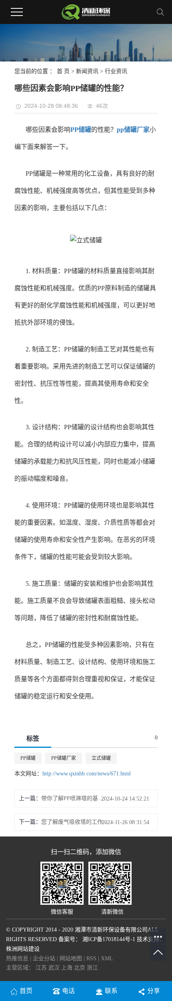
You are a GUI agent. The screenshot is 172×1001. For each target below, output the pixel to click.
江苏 (42, 968)
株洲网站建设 (23, 949)
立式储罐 (101, 758)
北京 (80, 968)
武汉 (54, 968)
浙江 (92, 968)
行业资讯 (116, 71)
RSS (91, 958)
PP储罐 (28, 758)
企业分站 (44, 958)
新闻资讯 (87, 71)
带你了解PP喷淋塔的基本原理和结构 (74, 798)
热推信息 (17, 958)
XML (107, 958)
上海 (67, 968)
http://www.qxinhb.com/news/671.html (86, 774)
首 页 (63, 71)
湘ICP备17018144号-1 (108, 939)
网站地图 (72, 958)
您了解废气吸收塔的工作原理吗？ (74, 822)
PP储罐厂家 (63, 758)
